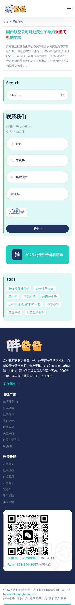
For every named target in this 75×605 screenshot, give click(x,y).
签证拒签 (53, 304)
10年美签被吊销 (19, 288)
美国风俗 (14, 312)
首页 (5, 21)
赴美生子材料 (35, 312)
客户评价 (8, 420)
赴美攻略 (8, 408)
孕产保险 (8, 495)
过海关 (7, 489)
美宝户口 (8, 433)
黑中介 (13, 296)
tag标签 (7, 446)
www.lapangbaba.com (21, 594)
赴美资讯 (8, 414)
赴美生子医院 (11, 439)
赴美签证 (8, 463)
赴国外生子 (49, 296)
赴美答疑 (8, 482)
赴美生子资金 (45, 288)
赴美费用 (8, 476)
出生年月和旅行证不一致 (25, 304)
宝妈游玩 (30, 296)
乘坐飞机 (18, 21)
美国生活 (8, 502)
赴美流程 (8, 470)
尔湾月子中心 (11, 401)
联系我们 (8, 427)
